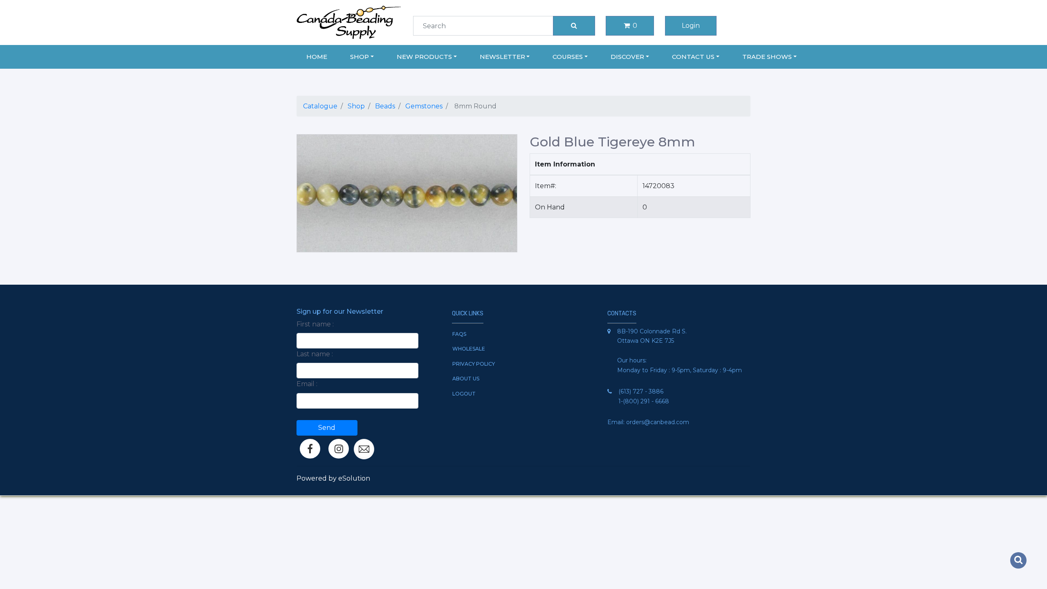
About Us (465, 378)
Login (691, 25)
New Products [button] (424, 57)
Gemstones (424, 106)
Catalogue (320, 106)
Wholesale (468, 349)
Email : (307, 384)
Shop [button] (359, 57)
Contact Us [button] (693, 57)
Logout (464, 394)
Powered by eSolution (333, 478)
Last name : (315, 354)
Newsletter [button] (502, 57)
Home (316, 57)
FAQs (459, 334)
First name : (315, 324)
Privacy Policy (473, 364)
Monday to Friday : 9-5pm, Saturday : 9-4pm (679, 370)
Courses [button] (568, 57)
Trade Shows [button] (767, 57)
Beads (385, 106)
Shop (356, 106)
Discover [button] (627, 57)
